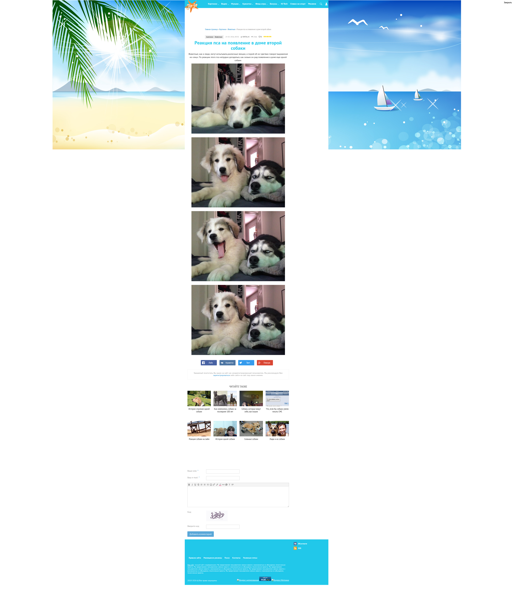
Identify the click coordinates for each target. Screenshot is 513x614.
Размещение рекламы (213, 558)
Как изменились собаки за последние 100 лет (225, 410)
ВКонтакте (302, 544)
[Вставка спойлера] (232, 484)
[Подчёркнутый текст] (195, 484)
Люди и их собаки (277, 439)
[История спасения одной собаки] (199, 398)
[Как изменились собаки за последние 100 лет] (225, 398)
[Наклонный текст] (192, 484)
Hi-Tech (284, 4)
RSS (299, 548)
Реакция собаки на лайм (199, 439)
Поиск (227, 558)
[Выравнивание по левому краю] (201, 484)
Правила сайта (195, 558)
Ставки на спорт (298, 4)
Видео (224, 4)
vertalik (246, 37)
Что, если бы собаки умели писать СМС (277, 410)
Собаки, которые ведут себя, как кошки (251, 410)
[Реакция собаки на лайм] (199, 428)
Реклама (312, 4)
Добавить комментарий (201, 534)
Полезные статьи (250, 558)
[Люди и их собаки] (277, 428)
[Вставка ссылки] (213, 484)
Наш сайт (190, 565)
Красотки (246, 4)
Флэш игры (260, 4)
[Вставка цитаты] (226, 484)
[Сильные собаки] (251, 428)
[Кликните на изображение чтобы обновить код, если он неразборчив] (217, 520)
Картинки (212, 4)
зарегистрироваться (221, 375)
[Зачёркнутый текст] (198, 484)
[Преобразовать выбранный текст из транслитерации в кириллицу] (229, 484)
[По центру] (204, 484)
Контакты (236, 558)
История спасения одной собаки (199, 410)
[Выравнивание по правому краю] (207, 484)
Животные (218, 37)
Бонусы (273, 4)
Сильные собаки (251, 439)
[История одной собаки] (225, 428)
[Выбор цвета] (220, 484)
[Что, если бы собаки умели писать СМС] (277, 398)
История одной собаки (225, 439)
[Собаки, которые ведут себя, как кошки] (251, 398)
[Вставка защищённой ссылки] (217, 484)
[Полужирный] (189, 484)
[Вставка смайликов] (210, 484)
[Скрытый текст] (223, 484)
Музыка (234, 4)
